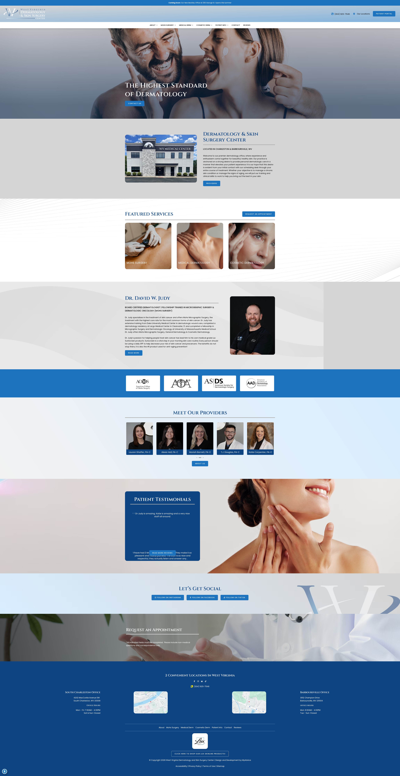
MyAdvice (246, 760)
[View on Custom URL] (249, 702)
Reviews (237, 727)
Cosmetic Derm (202, 727)
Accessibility (181, 766)
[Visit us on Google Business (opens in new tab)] (202, 681)
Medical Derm (187, 727)
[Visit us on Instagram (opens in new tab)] (198, 681)
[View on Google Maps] (150, 702)
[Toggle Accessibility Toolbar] (4, 771)
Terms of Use (209, 766)
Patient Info (217, 727)
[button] (384, 13)
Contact (228, 727)
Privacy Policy (195, 766)
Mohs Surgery (172, 727)
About (161, 727)
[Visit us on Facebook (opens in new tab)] (194, 681)
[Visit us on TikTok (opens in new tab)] (205, 681)
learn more (139, 440)
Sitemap (220, 766)
